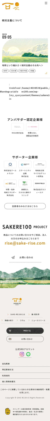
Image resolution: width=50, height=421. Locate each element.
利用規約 (6, 375)
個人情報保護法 (8, 381)
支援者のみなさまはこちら (25, 206)
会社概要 (6, 363)
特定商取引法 (7, 369)
